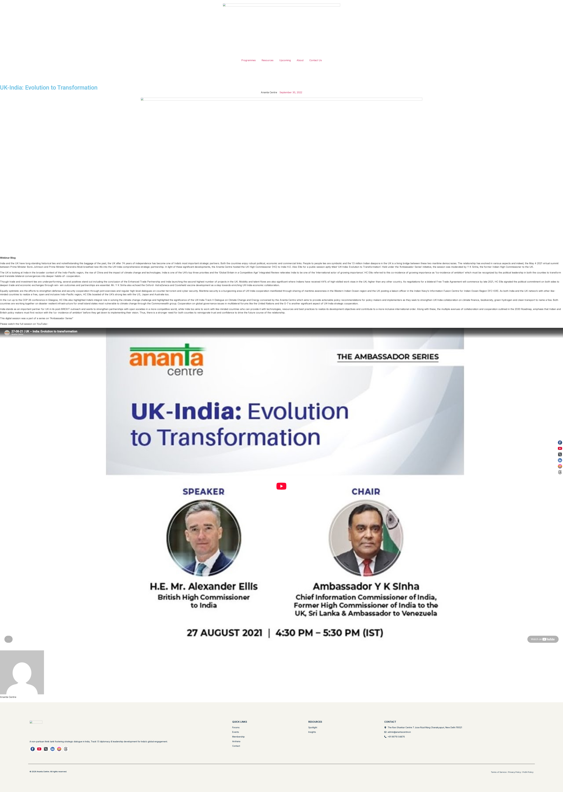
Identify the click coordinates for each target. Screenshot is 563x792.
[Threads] (66, 749)
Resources (267, 60)
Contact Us (315, 60)
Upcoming (285, 60)
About (300, 60)
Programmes (248, 60)
